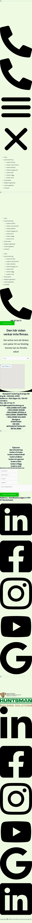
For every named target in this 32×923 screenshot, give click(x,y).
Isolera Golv (10, 172)
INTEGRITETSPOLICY (16, 426)
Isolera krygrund (16, 459)
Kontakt (6, 188)
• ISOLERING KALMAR (16, 417)
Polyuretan (7, 180)
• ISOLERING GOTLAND (16, 408)
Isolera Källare (10, 167)
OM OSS (16, 424)
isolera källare (16, 457)
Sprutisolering (8, 159)
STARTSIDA (16, 422)
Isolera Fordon (10, 162)
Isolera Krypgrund (12, 170)
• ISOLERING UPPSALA (16, 412)
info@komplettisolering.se (12, 405)
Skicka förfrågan (9, 494)
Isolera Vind (10, 177)
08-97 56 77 (16, 321)
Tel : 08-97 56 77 (7, 403)
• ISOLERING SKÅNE (16, 410)
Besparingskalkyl (9, 183)
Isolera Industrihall (12, 165)
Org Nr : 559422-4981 (10, 396)
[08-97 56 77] (16, 319)
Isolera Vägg (10, 175)
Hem (5, 157)
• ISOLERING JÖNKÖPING (16, 415)
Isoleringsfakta (9, 185)
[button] (16, 123)
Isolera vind (16, 466)
